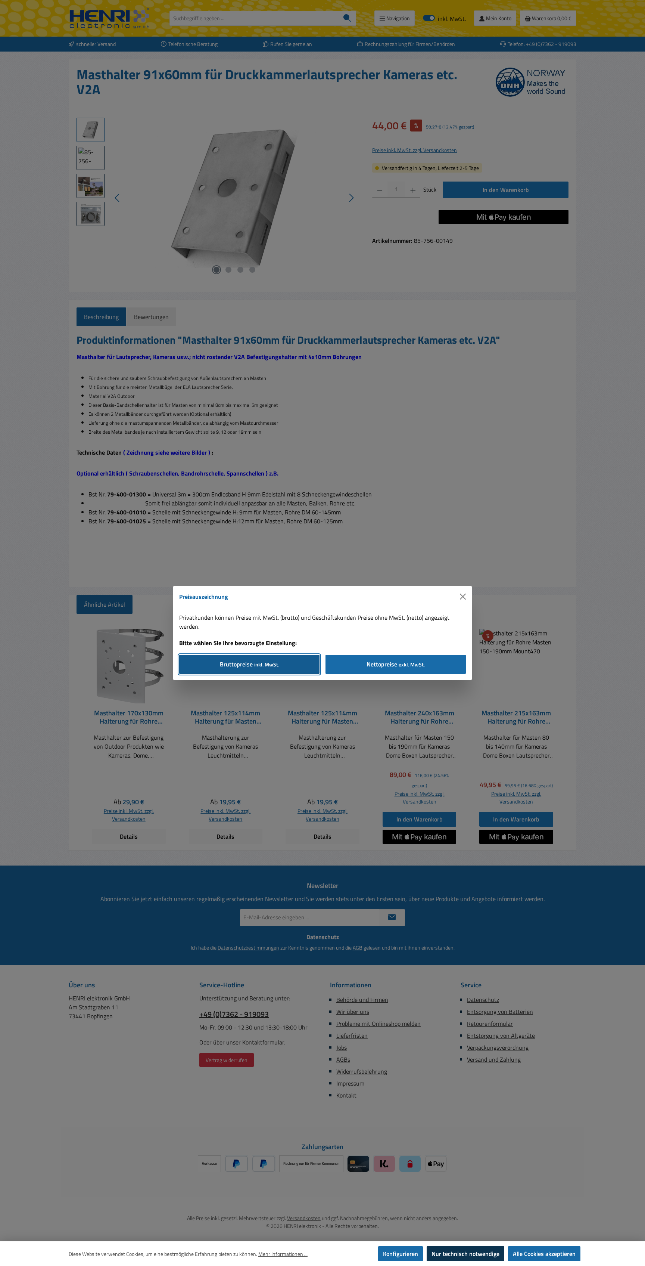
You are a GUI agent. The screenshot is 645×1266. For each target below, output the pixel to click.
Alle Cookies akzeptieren (544, 1253)
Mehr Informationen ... (283, 1254)
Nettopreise (396, 664)
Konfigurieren (400, 1253)
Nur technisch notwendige (465, 1253)
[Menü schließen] (463, 597)
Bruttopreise (249, 664)
